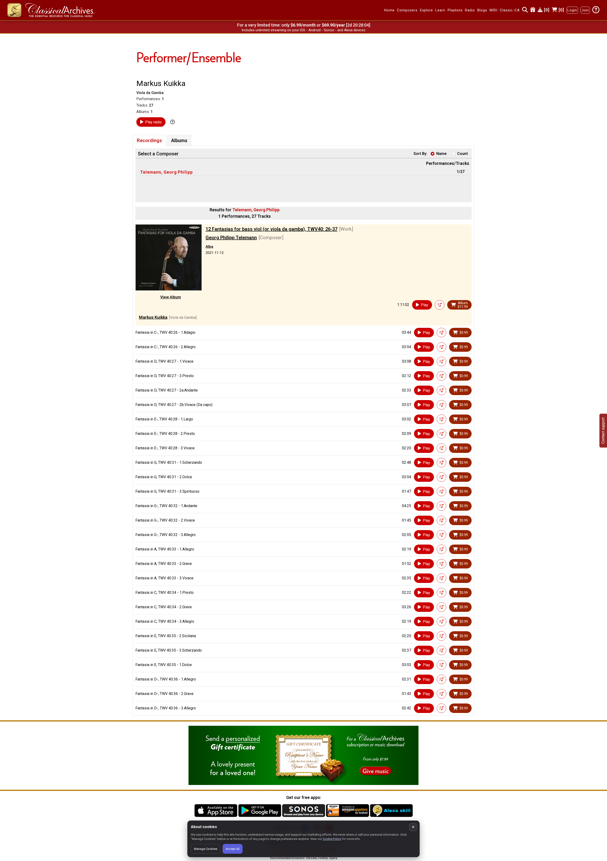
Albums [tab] (179, 140)
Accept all (232, 849)
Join (585, 10)
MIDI (493, 10)
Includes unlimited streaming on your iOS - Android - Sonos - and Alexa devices (303, 30)
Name (441, 153)
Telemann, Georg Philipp (166, 172)
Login (572, 10)
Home (389, 10)
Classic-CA (510, 10)
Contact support (603, 430)
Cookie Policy (332, 839)
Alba (209, 246)
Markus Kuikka (153, 317)
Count (462, 153)
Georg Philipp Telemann (231, 237)
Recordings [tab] (149, 140)
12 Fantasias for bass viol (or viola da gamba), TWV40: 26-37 (271, 229)
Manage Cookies (205, 849)
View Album (170, 297)
